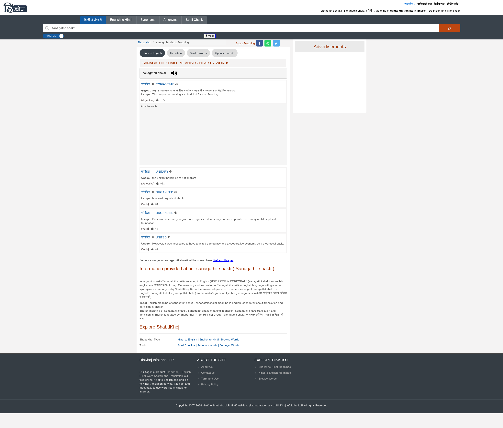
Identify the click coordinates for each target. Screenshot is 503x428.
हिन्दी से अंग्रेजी (93, 20)
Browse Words (230, 339)
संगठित (145, 84)
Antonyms (170, 20)
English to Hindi (121, 20)
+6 (155, 249)
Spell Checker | (187, 345)
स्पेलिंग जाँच (452, 3)
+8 (155, 204)
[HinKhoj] (15, 7)
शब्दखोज (409, 3)
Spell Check (194, 20)
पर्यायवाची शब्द (425, 3)
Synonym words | (208, 345)
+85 (162, 100)
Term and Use (210, 378)
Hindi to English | (188, 339)
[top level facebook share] (259, 43)
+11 (162, 183)
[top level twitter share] (276, 43)
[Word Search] (47, 28)
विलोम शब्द (439, 3)
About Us (207, 366)
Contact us (208, 372)
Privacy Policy (209, 384)
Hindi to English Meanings (275, 372)
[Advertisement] (213, 137)
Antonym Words (229, 345)
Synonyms (147, 20)
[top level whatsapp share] (267, 43)
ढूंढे (449, 27)
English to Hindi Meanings (275, 366)
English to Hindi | (210, 339)
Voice (211, 36)
